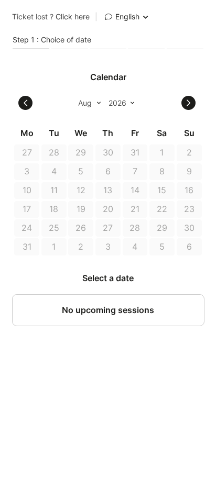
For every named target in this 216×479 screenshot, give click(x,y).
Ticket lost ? (51, 17)
